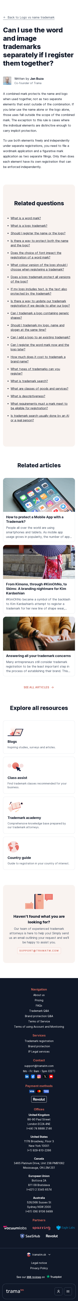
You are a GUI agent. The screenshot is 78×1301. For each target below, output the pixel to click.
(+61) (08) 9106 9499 (39, 1211)
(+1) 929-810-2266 (39, 1150)
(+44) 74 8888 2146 (39, 1128)
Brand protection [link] (39, 1046)
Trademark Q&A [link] (39, 1010)
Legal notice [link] (39, 1262)
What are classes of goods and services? (39, 388)
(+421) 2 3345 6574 (39, 1189)
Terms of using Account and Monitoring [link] (39, 1026)
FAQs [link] (39, 1005)
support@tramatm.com (39, 1065)
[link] (39, 510)
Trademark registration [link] (39, 1041)
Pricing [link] (39, 1000)
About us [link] (39, 995)
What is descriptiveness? (28, 396)
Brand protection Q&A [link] (39, 1016)
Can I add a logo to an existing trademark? (40, 337)
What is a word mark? (26, 218)
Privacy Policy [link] (39, 1268)
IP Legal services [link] (39, 1051)
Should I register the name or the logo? (38, 233)
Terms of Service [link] (39, 1021)
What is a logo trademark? (29, 226)
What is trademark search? (29, 381)
